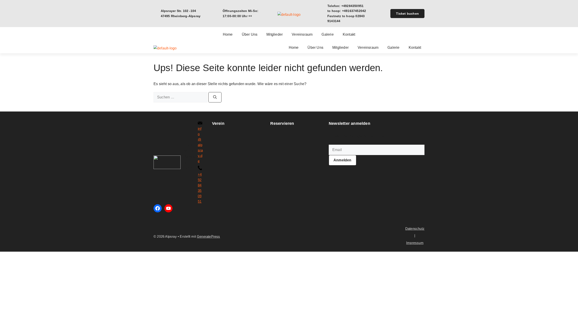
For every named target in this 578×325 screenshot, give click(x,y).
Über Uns (250, 34)
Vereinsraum (302, 34)
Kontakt (349, 34)
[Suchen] (214, 97)
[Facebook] (158, 208)
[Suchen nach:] (181, 97)
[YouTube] (168, 208)
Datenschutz (414, 228)
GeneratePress (208, 236)
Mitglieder (274, 34)
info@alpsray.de (200, 145)
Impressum (415, 243)
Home (228, 34)
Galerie (327, 34)
